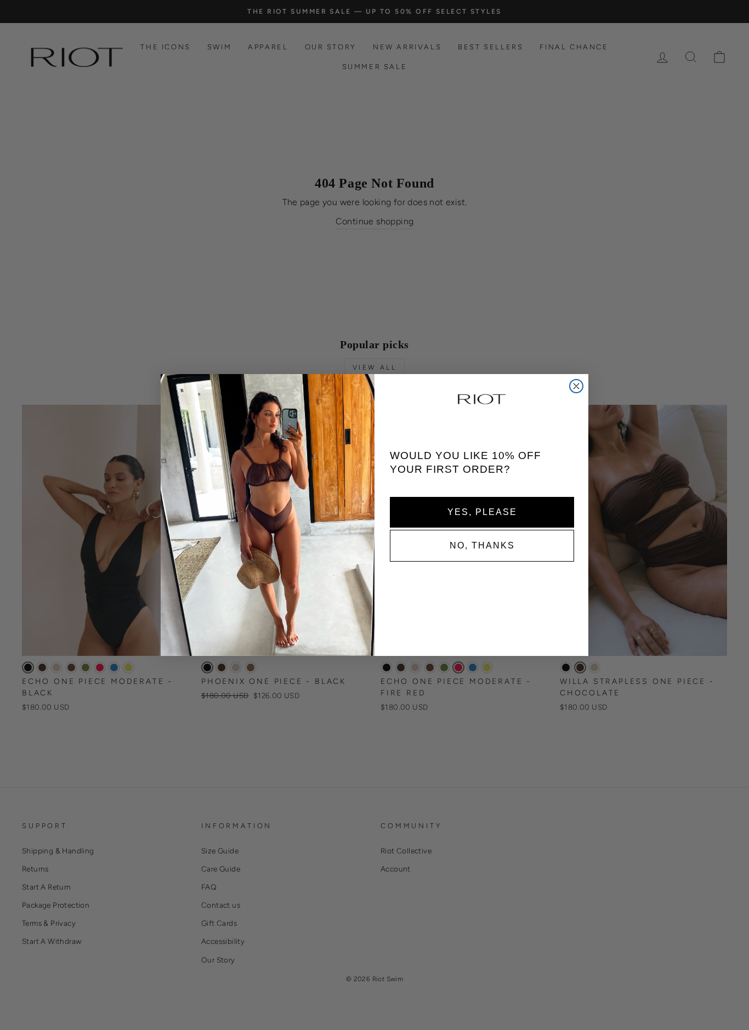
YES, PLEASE (482, 511)
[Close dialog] (576, 386)
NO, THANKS (482, 545)
